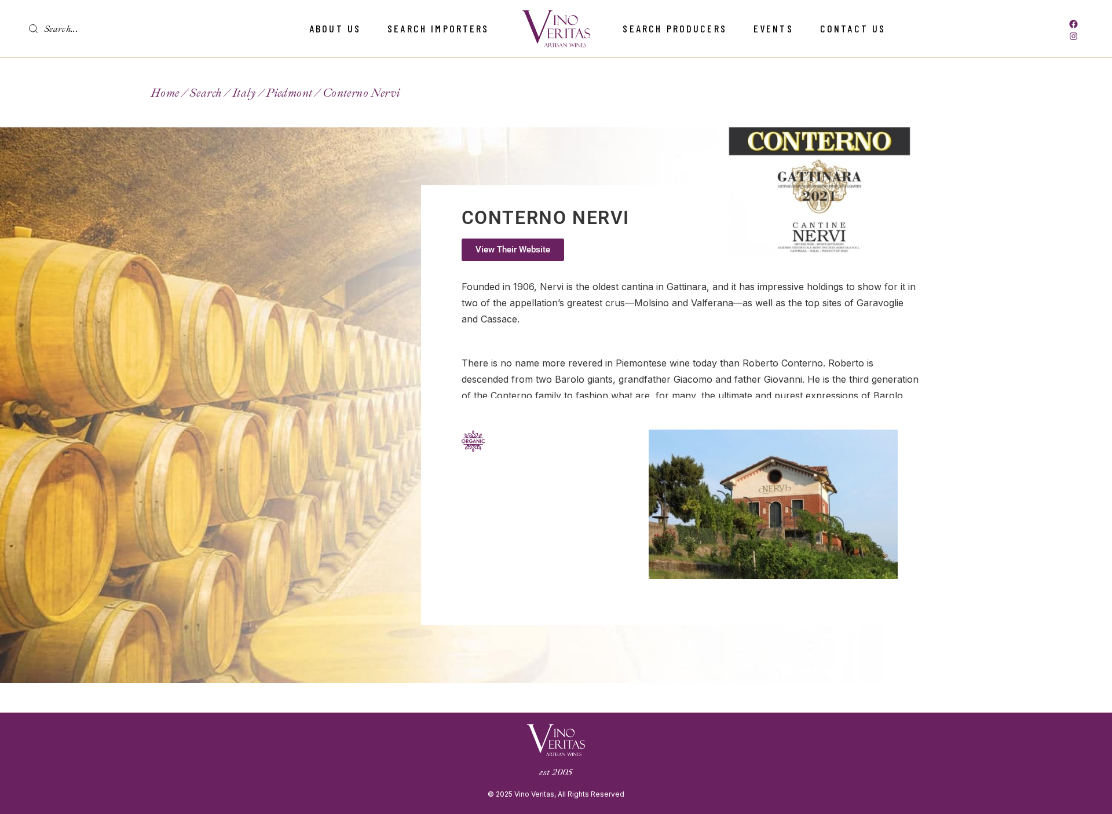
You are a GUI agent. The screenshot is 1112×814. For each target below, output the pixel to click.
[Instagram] (1073, 36)
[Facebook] (1073, 24)
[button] (513, 250)
